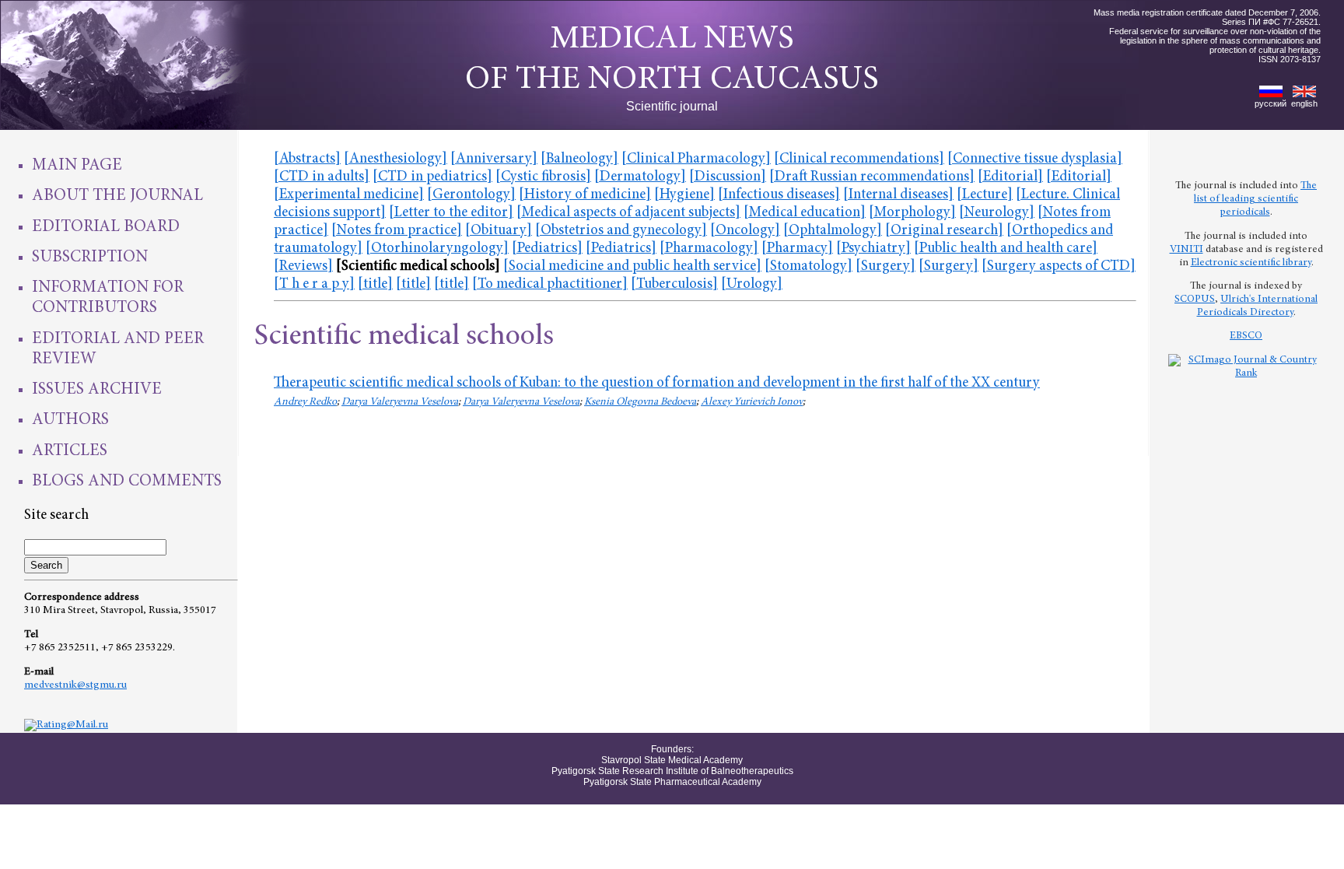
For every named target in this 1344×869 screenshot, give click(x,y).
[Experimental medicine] (349, 194)
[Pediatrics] (547, 248)
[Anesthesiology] (395, 159)
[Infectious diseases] (779, 194)
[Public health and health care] (1005, 248)
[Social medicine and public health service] (632, 266)
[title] (375, 284)
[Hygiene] (684, 194)
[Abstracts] (307, 159)
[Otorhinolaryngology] (437, 248)
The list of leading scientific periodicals (1255, 199)
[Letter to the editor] (451, 212)
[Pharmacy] (797, 248)
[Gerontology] (471, 194)
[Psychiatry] (873, 248)
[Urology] (751, 284)
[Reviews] (303, 266)
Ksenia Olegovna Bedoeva (640, 402)
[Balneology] (579, 159)
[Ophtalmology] (832, 230)
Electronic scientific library (1251, 263)
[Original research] (944, 230)
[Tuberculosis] (674, 284)
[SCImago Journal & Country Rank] (1246, 373)
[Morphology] (912, 212)
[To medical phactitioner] (550, 284)
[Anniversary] (493, 159)
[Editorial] (1010, 177)
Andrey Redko (305, 402)
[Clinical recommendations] (859, 159)
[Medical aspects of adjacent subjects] (628, 212)
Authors (70, 420)
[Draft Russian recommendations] (872, 177)
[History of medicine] (585, 194)
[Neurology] (996, 212)
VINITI (1186, 249)
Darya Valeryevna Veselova (399, 402)
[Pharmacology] (709, 248)
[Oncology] (745, 230)
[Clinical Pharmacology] (696, 159)
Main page (77, 165)
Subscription (90, 257)
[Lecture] (985, 194)
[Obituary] (498, 230)
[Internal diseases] (898, 194)
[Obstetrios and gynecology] (621, 230)
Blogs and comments (127, 481)
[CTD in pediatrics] (432, 177)
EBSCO (1246, 336)
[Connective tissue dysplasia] (1034, 159)
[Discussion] (727, 177)
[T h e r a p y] (314, 284)
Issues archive (97, 389)
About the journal (117, 196)
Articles (69, 451)
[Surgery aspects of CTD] (1059, 266)
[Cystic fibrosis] (543, 177)
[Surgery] (885, 266)
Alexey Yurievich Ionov (752, 402)
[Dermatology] (640, 177)
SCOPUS (1194, 299)
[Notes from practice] (396, 230)
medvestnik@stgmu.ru (75, 685)
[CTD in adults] (321, 177)
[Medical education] (805, 212)
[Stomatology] (808, 266)
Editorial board (106, 227)
